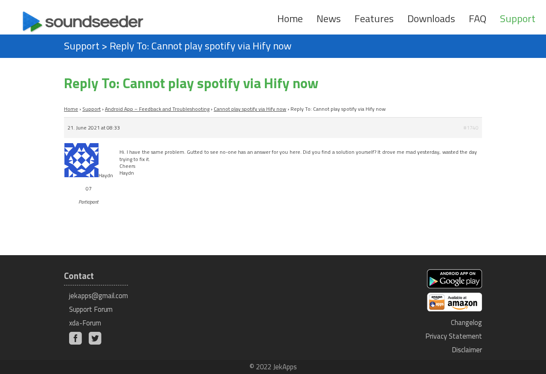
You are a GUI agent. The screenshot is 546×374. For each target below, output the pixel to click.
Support (517, 18)
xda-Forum (85, 322)
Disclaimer (467, 349)
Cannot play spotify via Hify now (250, 109)
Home (290, 18)
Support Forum (91, 309)
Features (374, 18)
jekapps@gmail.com (98, 295)
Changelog (466, 322)
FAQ (477, 18)
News (329, 18)
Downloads (431, 18)
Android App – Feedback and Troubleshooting (157, 109)
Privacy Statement (453, 336)
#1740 (471, 128)
